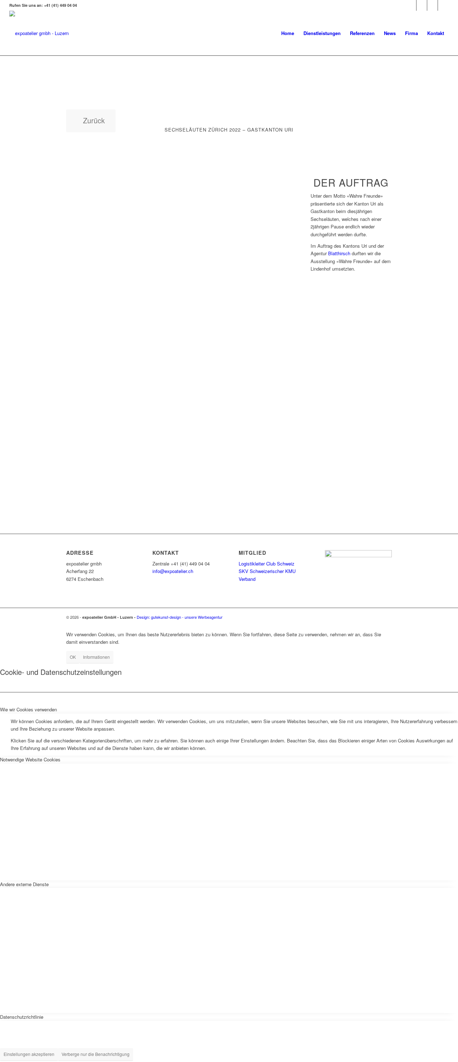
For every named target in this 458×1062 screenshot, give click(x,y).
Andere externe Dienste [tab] (24, 884)
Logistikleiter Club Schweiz (266, 563)
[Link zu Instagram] (411, 5)
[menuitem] (288, 33)
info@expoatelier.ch (172, 571)
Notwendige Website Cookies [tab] (30, 759)
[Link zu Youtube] (443, 5)
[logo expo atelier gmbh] (39, 33)
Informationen (96, 657)
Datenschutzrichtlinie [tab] (21, 1016)
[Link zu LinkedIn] (421, 5)
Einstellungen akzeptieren (29, 1054)
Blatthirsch (339, 253)
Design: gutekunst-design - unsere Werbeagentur (180, 617)
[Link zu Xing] (432, 5)
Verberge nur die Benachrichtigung (96, 1054)
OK (73, 657)
